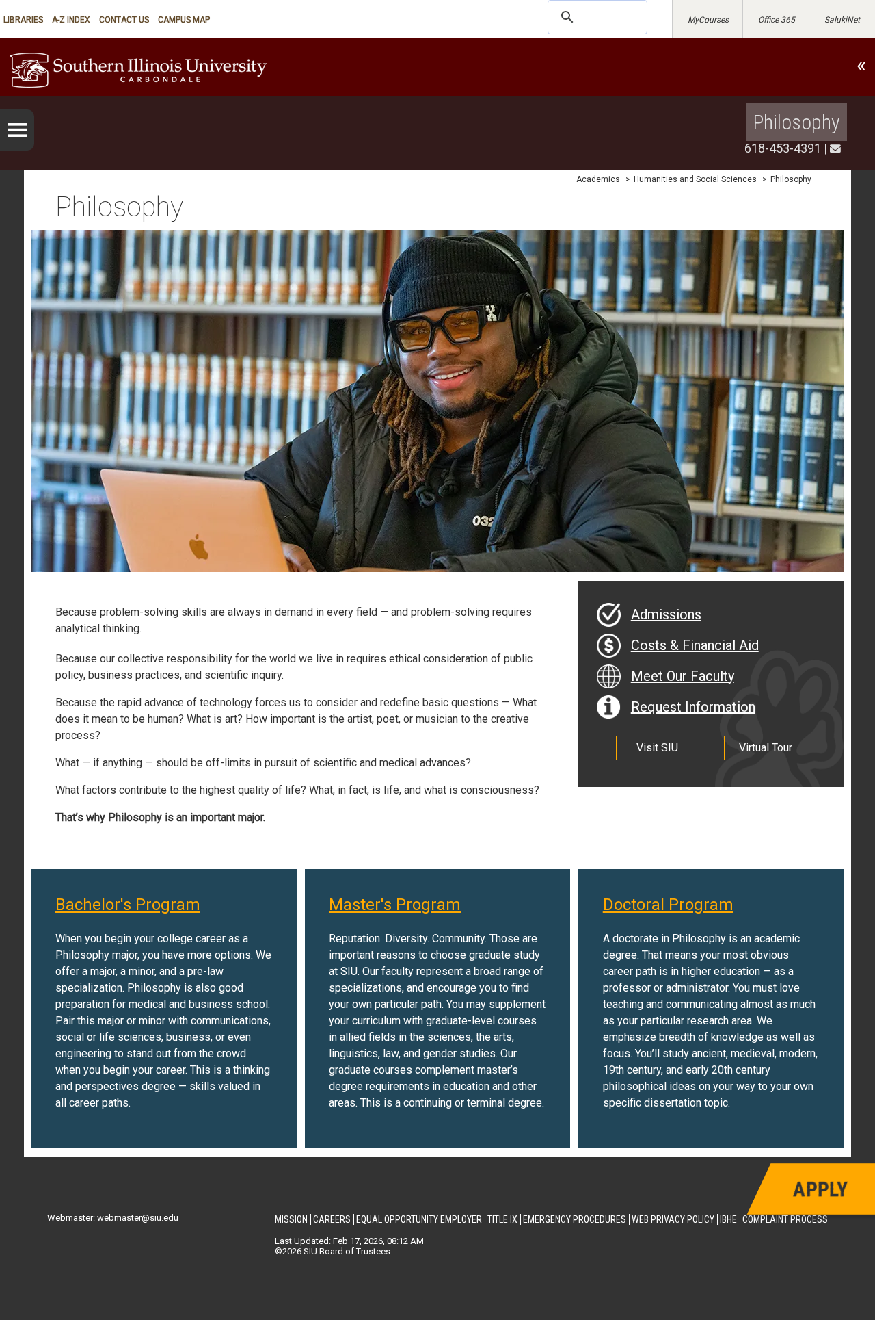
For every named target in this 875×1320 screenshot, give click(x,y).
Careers (332, 1219)
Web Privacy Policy (673, 1219)
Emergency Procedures (574, 1219)
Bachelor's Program (127, 904)
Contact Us (124, 20)
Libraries (23, 20)
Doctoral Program (668, 904)
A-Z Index (71, 20)
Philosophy (796, 122)
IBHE (728, 1219)
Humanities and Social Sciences (695, 179)
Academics (598, 179)
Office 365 (776, 20)
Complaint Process (785, 1219)
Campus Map (184, 20)
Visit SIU (657, 747)
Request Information (693, 707)
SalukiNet (842, 20)
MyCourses (708, 20)
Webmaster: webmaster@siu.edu (112, 1218)
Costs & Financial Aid (695, 645)
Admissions (666, 614)
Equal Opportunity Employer (419, 1219)
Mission (291, 1219)
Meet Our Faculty (682, 676)
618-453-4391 (782, 148)
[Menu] (17, 130)
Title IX (502, 1219)
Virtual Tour (765, 747)
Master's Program (395, 904)
